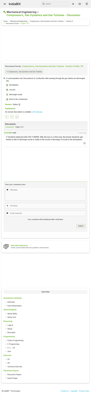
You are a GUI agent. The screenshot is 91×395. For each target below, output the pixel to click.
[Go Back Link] (6, 117)
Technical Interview (14, 367)
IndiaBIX (15, 4)
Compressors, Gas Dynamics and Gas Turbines (47, 21)
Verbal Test (11, 317)
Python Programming (15, 340)
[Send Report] (17, 117)
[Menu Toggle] (5, 4)
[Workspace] (12, 117)
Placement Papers (14, 374)
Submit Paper (12, 378)
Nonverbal (11, 332)
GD (8, 359)
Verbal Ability (12, 314)
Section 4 (69, 21)
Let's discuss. (37, 112)
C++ (9, 348)
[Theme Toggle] (79, 4)
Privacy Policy (84, 391)
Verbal (9, 329)
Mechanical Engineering (18, 21)
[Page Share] (73, 4)
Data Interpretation (14, 306)
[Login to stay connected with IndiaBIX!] (86, 4)
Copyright (73, 391)
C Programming (13, 344)
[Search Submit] (43, 4)
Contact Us (65, 391)
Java (9, 351)
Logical (10, 325)
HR (8, 363)
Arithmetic (11, 302)
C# (14, 348)
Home (5, 21)
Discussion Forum (12, 23)
